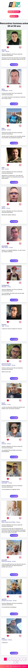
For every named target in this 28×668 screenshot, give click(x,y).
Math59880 (5, 246)
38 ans (10, 639)
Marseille (4, 286)
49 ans (9, 129)
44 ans (7, 169)
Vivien (3, 638)
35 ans (9, 286)
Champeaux (5, 90)
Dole (3, 169)
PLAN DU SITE (17, 666)
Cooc (3, 442)
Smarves (4, 443)
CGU (11, 666)
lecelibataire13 (5, 285)
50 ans (18, 522)
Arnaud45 (4, 560)
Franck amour (5, 481)
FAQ (8, 666)
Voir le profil (14, 64)
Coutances (4, 639)
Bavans (3, 208)
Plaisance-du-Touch (7, 600)
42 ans (14, 561)
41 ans (7, 326)
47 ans (10, 90)
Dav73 (3, 403)
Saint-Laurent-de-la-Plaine (8, 522)
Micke (3, 89)
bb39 (3, 167)
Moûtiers (4, 404)
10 (16, 662)
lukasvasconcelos (6, 363)
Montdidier (4, 483)
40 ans (13, 365)
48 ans (9, 443)
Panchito (4, 324)
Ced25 (3, 207)
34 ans (11, 247)
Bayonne (4, 129)
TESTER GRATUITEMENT (14, 11)
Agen (3, 326)
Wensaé (4, 50)
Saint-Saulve (5, 247)
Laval (3, 51)
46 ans (7, 51)
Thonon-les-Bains (6, 365)
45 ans (8, 208)
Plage (3, 128)
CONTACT (24, 666)
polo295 (4, 520)
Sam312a (4, 599)
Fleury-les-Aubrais (6, 561)
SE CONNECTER (14, 16)
